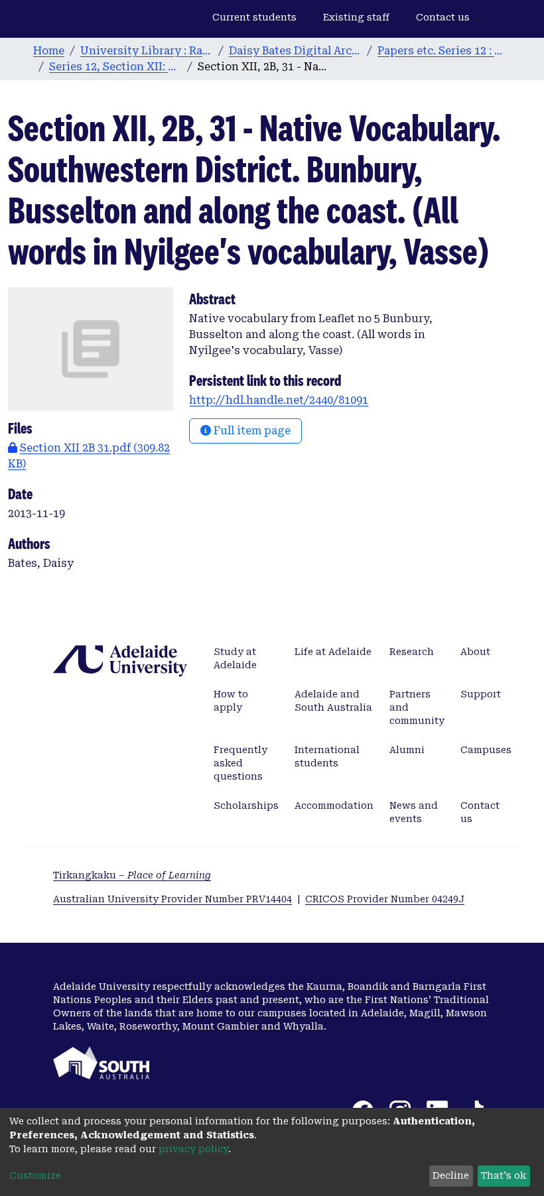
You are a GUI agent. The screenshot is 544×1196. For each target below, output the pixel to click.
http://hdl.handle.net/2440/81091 (278, 400)
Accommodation (334, 805)
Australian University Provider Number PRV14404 (172, 899)
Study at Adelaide (235, 658)
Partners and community (416, 707)
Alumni (407, 750)
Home (48, 50)
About (475, 651)
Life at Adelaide (333, 651)
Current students (254, 17)
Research (411, 651)
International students (327, 756)
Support (480, 694)
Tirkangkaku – (132, 875)
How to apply (231, 701)
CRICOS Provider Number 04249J (384, 899)
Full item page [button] (251, 430)
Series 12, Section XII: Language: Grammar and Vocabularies (115, 66)
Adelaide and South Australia (333, 701)
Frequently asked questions (240, 763)
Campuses (485, 750)
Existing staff (356, 17)
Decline (451, 1175)
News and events (413, 812)
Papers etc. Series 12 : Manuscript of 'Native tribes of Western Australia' (443, 50)
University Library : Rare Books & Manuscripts (146, 50)
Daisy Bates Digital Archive (295, 50)
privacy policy (193, 1149)
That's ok (503, 1175)
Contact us (443, 17)
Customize (35, 1175)
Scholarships (246, 805)
